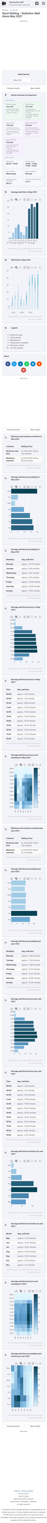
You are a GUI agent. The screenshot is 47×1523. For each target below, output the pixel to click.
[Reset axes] (35, 199)
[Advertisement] (23, 45)
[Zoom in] (24, 199)
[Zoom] (16, 199)
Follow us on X (23, 1494)
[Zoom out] (28, 199)
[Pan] (20, 199)
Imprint (17, 1491)
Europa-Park (14, 10)
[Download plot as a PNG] (12, 199)
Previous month (13, 88)
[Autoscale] (32, 199)
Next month (35, 88)
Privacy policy (27, 1491)
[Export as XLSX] (40, 199)
